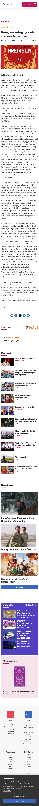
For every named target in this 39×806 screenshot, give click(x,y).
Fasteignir (28, 757)
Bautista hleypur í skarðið (24, 407)
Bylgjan (29, 766)
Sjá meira (19, 587)
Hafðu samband (28, 727)
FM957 (29, 768)
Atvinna (29, 759)
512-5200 (30, 723)
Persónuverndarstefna (10, 727)
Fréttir (10, 755)
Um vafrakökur (29, 741)
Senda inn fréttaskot (28, 743)
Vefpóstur (28, 739)
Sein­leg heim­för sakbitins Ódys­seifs (18, 550)
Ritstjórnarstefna (28, 730)
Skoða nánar (7, 790)
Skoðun (10, 764)
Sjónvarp (10, 766)
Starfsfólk (28, 734)
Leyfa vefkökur (19, 801)
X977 (28, 771)
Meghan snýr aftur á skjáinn (25, 359)
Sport (10, 759)
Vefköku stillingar (19, 796)
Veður (28, 764)
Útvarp (10, 768)
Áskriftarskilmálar (29, 732)
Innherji (29, 755)
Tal (28, 773)
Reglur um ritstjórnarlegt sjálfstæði (10, 724)
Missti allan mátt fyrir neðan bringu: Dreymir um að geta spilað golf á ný (25, 373)
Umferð (29, 737)
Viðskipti (10, 757)
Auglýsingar (29, 725)
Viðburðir (28, 762)
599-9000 (11, 733)
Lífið (4, 307)
